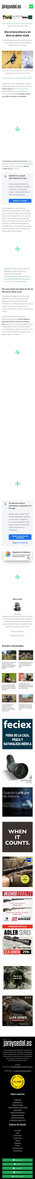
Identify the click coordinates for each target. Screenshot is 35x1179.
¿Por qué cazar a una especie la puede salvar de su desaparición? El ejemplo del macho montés (26, 686)
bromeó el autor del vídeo (17, 164)
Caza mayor (17, 1135)
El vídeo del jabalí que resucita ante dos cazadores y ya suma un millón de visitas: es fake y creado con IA (8, 708)
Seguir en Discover (20, 543)
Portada (5, 23)
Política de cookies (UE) (18, 1120)
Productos (17, 1143)
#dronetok (8, 279)
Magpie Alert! (15, 216)
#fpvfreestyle (17, 279)
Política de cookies (17, 1118)
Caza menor (17, 1138)
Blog (10, 23)
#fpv (20, 276)
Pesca (17, 1140)
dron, (14, 84)
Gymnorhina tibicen (19, 89)
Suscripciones (17, 1102)
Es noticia (17, 1130)
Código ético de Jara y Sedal (17, 1107)
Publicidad (17, 1100)
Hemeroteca (17, 1151)
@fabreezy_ (8, 269)
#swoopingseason (11, 276)
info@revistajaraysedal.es (22, 1071)
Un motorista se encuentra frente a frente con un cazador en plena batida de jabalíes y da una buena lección (9, 665)
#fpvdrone (26, 276)
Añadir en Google (20, 201)
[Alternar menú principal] (31, 6)
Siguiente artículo (17, 635)
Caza (17, 1133)
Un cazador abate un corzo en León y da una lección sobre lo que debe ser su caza (26, 664)
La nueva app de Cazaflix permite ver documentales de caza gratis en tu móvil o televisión (9, 687)
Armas (17, 1146)
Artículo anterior (17, 631)
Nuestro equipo (17, 1105)
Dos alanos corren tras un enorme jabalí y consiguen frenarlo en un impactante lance (25, 707)
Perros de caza (17, 1148)
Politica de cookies (17, 1115)
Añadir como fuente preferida (20, 537)
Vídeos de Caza (19, 23)
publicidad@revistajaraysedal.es (22, 1067)
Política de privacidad (17, 1112)
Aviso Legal (17, 1110)
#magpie (25, 279)
